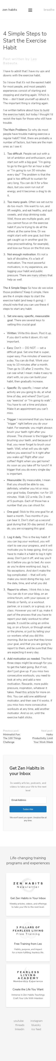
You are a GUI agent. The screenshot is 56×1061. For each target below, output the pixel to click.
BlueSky (36, 1025)
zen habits (9, 10)
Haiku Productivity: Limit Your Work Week (42, 738)
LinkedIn (19, 1029)
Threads (19, 1025)
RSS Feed (36, 1029)
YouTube (18, 1021)
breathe (49, 10)
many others (39, 275)
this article (28, 692)
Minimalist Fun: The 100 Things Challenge (12, 738)
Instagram (36, 1021)
